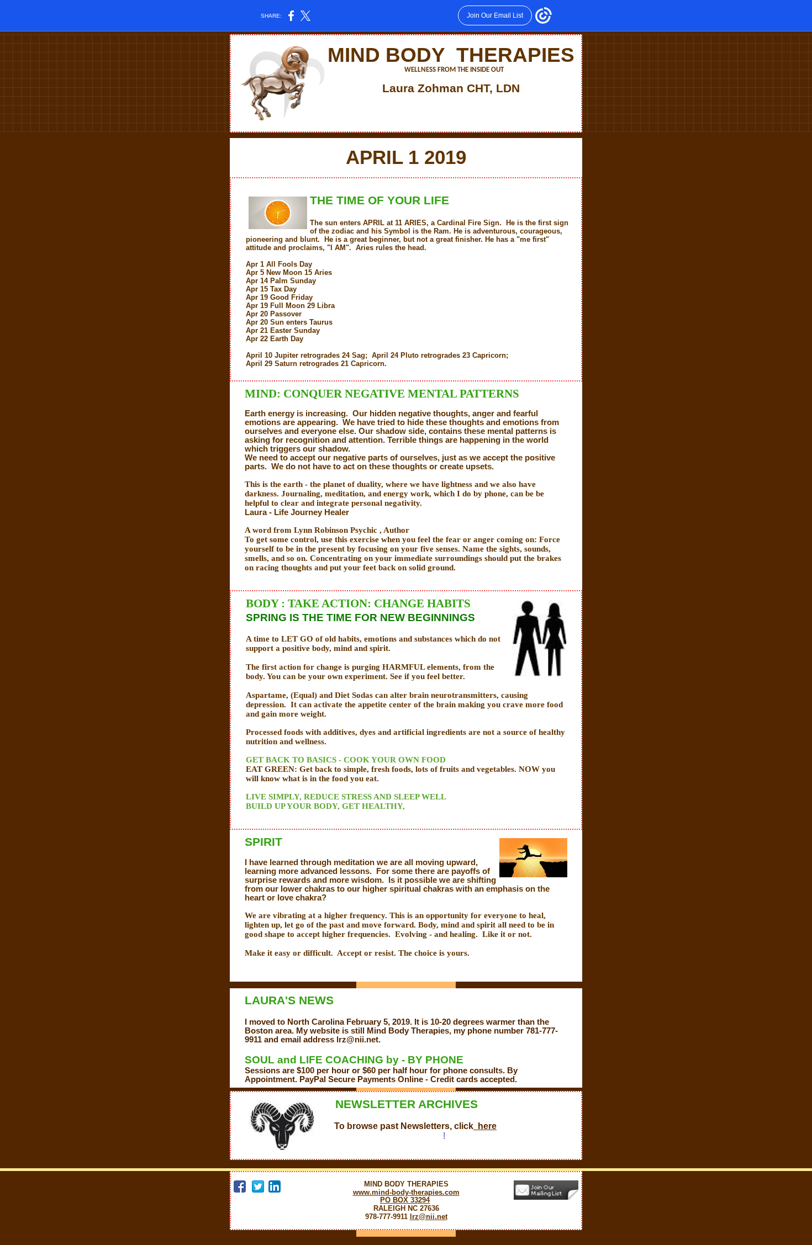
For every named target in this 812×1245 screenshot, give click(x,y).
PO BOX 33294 (405, 1200)
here (485, 1126)
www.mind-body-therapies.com (406, 1192)
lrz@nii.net (428, 1216)
